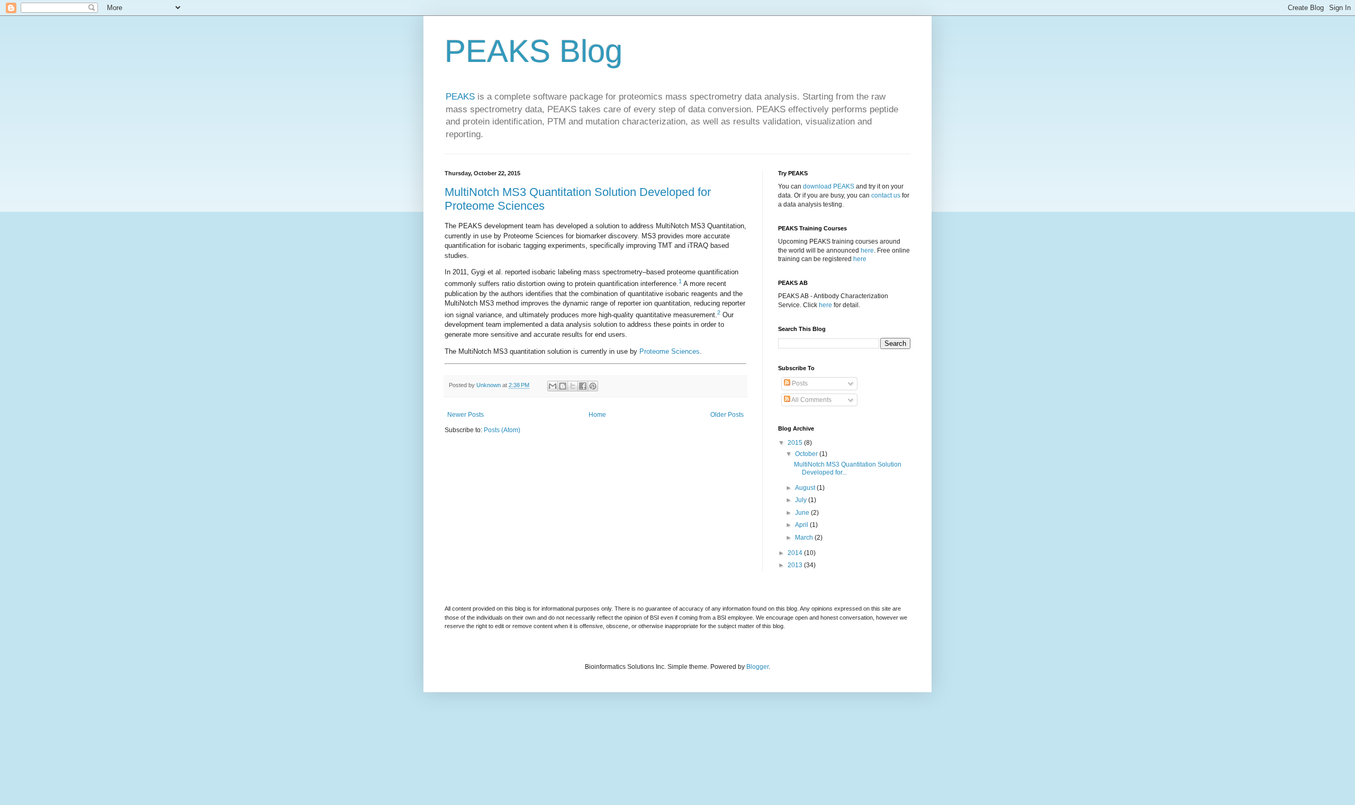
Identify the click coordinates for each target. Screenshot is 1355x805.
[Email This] (552, 386)
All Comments (811, 400)
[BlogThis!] (562, 386)
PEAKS (460, 97)
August (806, 487)
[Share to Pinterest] (593, 386)
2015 (796, 442)
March (805, 537)
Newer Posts (465, 414)
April (802, 525)
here (867, 250)
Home (597, 414)
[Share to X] (572, 386)
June (803, 512)
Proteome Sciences (669, 351)
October (807, 454)
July (801, 500)
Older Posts (727, 414)
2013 (796, 565)
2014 (796, 553)
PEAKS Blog (533, 51)
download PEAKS (828, 186)
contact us (885, 195)
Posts (799, 383)
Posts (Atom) (502, 430)
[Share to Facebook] (582, 386)
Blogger (757, 666)
